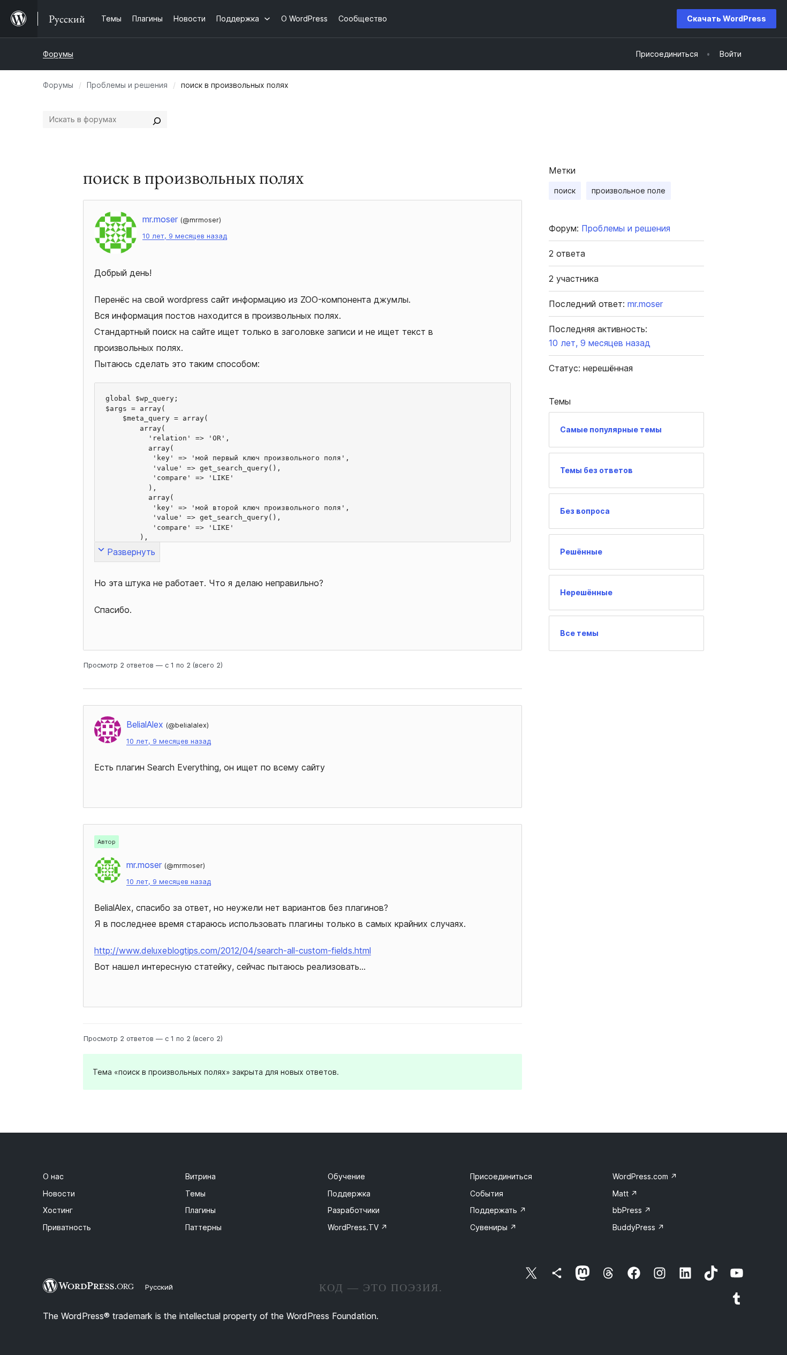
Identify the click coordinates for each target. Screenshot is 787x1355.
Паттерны (203, 1227)
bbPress (631, 1210)
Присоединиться (501, 1176)
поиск (565, 190)
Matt (625, 1193)
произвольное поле (628, 190)
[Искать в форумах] (157, 119)
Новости (59, 1193)
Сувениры (493, 1227)
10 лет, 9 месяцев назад (184, 236)
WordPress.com (644, 1176)
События (486, 1193)
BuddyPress (638, 1227)
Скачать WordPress (726, 18)
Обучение (346, 1176)
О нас (53, 1176)
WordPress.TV (358, 1227)
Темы (195, 1193)
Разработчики (354, 1210)
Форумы (58, 53)
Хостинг (58, 1210)
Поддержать (498, 1210)
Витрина (200, 1176)
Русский (159, 1287)
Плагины (200, 1210)
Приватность (67, 1227)
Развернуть (131, 552)
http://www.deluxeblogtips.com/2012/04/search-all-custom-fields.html (232, 950)
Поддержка (349, 1193)
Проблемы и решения (127, 84)
